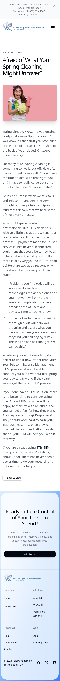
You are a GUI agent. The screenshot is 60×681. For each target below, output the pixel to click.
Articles (8, 649)
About (7, 598)
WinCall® (38, 605)
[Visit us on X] (46, 662)
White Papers (11, 642)
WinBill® (37, 598)
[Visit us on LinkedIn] (54, 662)
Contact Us (10, 606)
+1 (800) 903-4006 (35, 11)
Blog (6, 635)
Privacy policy (40, 642)
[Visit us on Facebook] (38, 662)
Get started (30, 554)
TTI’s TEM (43, 447)
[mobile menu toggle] (52, 26)
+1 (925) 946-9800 (33, 14)
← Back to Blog (12, 477)
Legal (36, 635)
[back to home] (24, 26)
